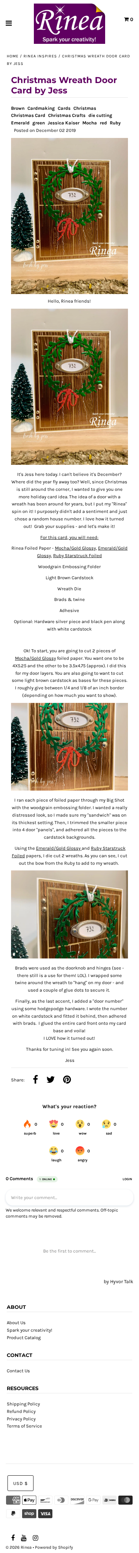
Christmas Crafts (67, 115)
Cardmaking (41, 108)
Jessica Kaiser (63, 122)
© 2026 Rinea (19, 1547)
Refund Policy (21, 1411)
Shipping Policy (23, 1404)
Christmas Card (28, 115)
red (103, 122)
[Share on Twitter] (50, 1080)
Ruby (115, 122)
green (38, 122)
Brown (18, 108)
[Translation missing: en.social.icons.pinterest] (67, 1080)
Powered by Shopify (54, 1547)
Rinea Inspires (40, 56)
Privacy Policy (21, 1418)
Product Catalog (24, 1337)
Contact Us (18, 1370)
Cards (64, 108)
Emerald (20, 122)
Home (13, 56)
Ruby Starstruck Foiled (77, 555)
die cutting (100, 115)
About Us (16, 1322)
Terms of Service (24, 1426)
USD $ (20, 1483)
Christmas (84, 108)
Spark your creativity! (29, 1330)
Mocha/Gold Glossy (75, 548)
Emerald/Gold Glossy (59, 848)
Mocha (89, 122)
